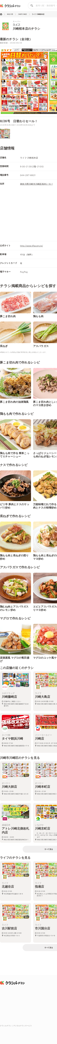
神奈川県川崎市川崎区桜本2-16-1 (36, 184)
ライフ (16, 24)
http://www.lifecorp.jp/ (31, 245)
